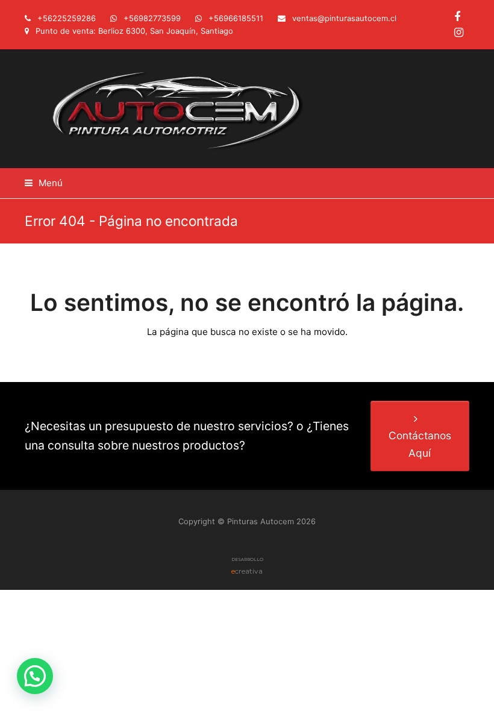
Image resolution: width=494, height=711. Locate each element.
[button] (44, 183)
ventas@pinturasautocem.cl (344, 18)
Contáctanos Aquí (420, 444)
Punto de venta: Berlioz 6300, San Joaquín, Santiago (134, 31)
